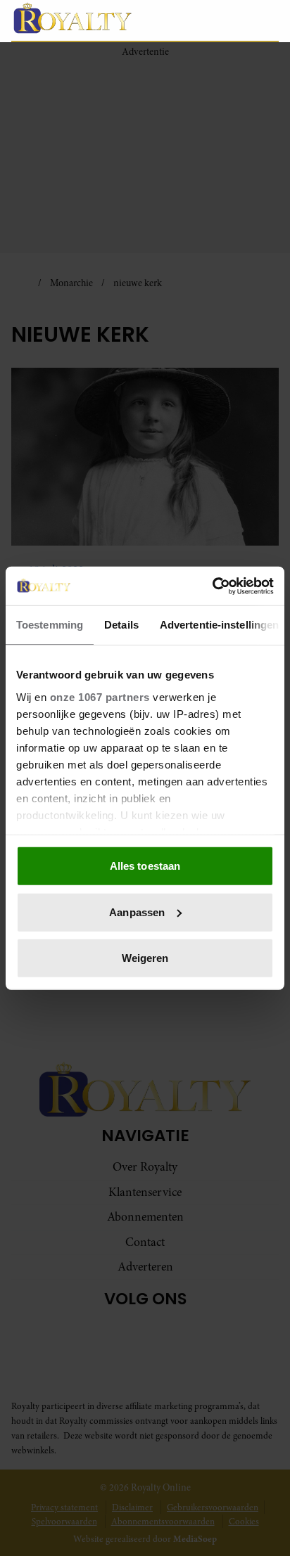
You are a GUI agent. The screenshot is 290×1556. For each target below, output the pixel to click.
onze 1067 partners (100, 696)
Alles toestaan (145, 866)
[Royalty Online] (93, 17)
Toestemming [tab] (49, 625)
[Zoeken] (267, 21)
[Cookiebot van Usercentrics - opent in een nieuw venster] (212, 586)
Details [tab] (121, 625)
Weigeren (145, 958)
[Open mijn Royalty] (237, 20)
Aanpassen (137, 912)
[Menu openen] (202, 20)
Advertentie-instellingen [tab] (219, 625)
